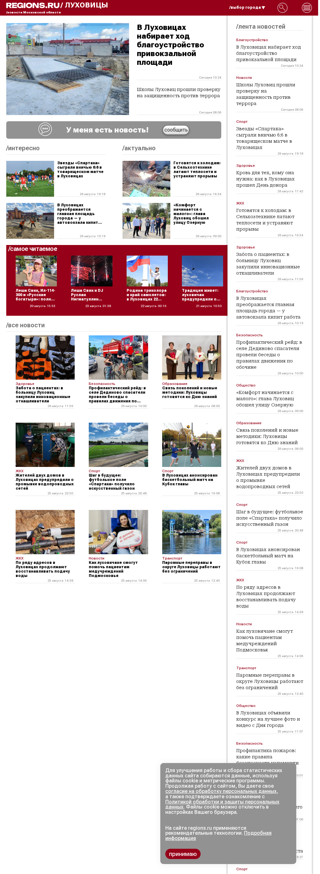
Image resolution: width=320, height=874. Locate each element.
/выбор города (245, 7)
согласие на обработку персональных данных (221, 791)
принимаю (183, 854)
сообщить (176, 130)
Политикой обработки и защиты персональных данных (222, 804)
